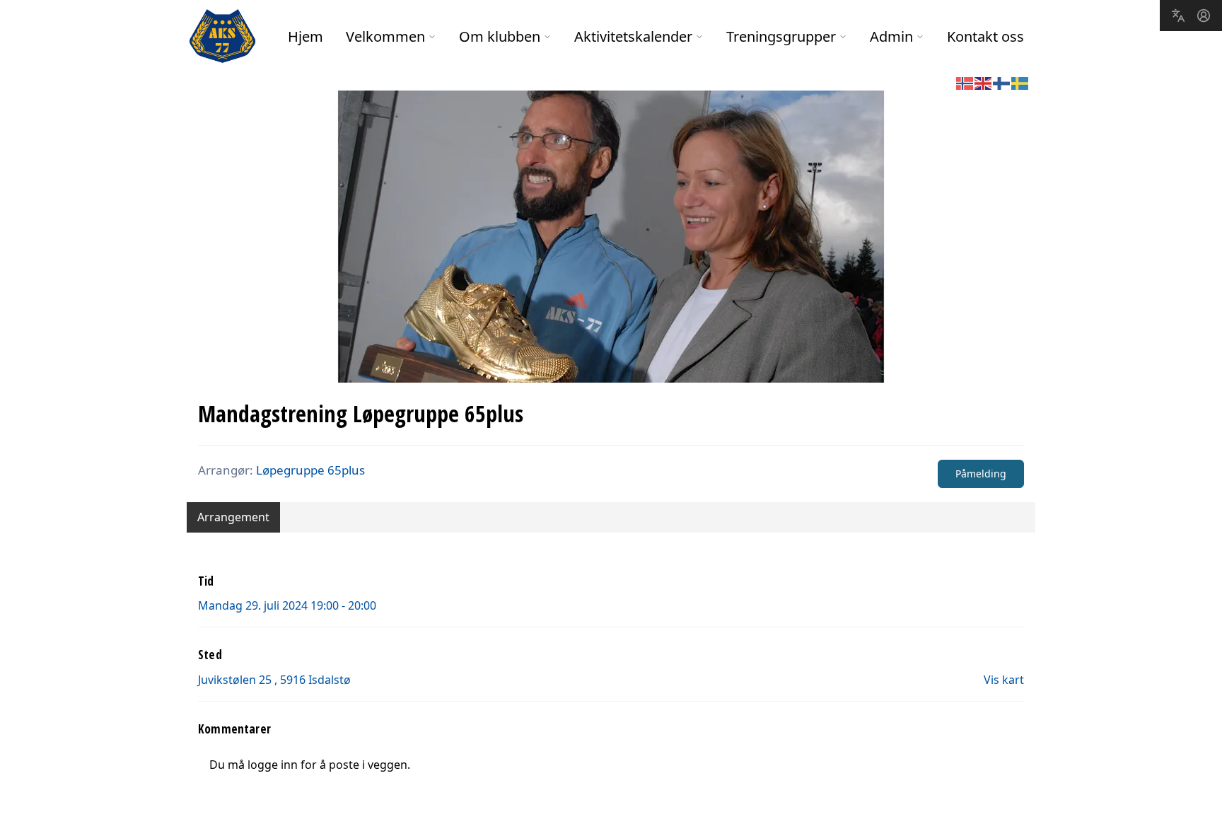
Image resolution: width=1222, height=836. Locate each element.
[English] (983, 82)
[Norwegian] (965, 82)
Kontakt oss (985, 36)
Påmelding (980, 473)
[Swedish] (1020, 82)
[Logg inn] (1203, 15)
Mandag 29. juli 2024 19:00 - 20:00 (287, 605)
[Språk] (1178, 15)
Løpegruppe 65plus (310, 470)
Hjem (305, 36)
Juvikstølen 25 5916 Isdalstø (274, 679)
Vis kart (1004, 679)
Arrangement (233, 517)
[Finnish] (1002, 82)
